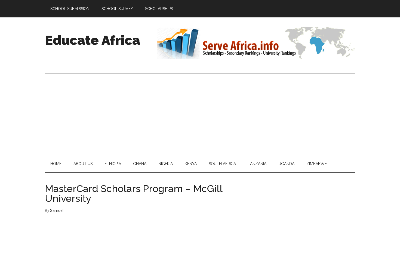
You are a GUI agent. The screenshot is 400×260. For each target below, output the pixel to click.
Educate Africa (92, 40)
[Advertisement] (200, 114)
